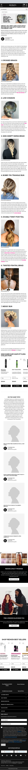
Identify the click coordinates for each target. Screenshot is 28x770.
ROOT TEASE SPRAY (16, 369)
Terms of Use (24, 739)
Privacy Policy (7, 737)
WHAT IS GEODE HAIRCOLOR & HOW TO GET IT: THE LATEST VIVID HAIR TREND (14, 475)
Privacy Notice (11, 742)
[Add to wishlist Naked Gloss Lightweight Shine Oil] (20, 643)
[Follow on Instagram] (7, 755)
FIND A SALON (14, 625)
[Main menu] (26, 5)
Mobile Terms (19, 731)
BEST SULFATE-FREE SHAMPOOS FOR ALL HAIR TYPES (14, 444)
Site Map (7, 765)
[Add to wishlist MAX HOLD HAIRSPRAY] (9, 359)
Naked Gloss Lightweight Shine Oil (15, 656)
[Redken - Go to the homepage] (12, 5)
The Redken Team (9, 37)
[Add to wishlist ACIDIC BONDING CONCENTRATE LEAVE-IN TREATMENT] (9, 643)
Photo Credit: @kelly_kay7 (5, 291)
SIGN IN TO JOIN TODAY (14, 579)
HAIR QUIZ (3, 711)
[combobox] (13, 9)
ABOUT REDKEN (4, 697)
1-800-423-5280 (21, 751)
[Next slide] (10, 363)
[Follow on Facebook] (2, 755)
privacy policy (20, 762)
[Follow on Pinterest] (16, 755)
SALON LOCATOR (4, 707)
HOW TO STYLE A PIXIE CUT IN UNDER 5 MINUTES (12, 506)
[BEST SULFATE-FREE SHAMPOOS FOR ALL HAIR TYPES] (14, 431)
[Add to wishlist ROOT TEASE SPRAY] (21, 359)
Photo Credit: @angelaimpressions (6, 81)
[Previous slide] (1, 363)
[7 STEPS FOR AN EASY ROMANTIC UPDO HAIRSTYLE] (14, 524)
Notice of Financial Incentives (13, 737)
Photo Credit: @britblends (5, 119)
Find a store (8, 751)
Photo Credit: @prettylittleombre (6, 200)
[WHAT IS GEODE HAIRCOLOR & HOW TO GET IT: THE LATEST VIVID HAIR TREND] (14, 462)
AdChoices (14, 762)
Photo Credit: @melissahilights (5, 160)
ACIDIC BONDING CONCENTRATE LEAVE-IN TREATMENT (5, 656)
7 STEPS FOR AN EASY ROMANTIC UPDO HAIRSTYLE (12, 536)
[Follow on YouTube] (20, 755)
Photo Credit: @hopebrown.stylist (6, 327)
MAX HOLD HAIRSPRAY (3, 370)
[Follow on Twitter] (25, 755)
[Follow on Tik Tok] (11, 755)
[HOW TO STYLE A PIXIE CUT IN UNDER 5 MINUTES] (14, 493)
